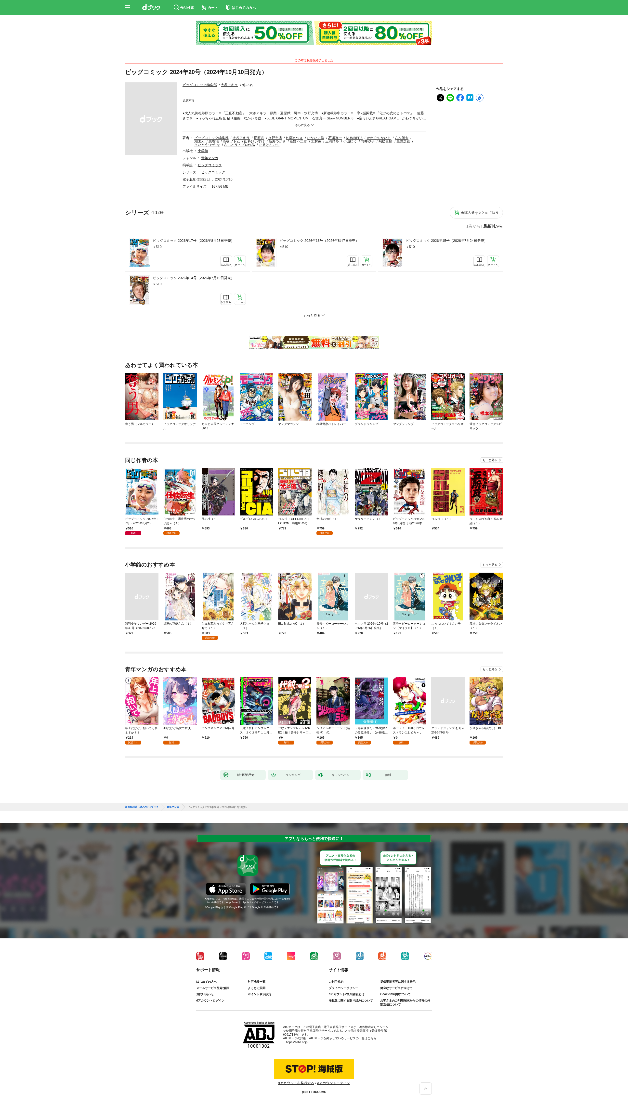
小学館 (203, 151)
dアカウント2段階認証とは (347, 994)
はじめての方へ (206, 981)
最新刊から (493, 226)
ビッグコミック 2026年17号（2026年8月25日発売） (193, 241)
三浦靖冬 (332, 141)
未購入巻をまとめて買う (480, 213)
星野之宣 (403, 141)
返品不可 (188, 101)
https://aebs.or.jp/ (297, 1042)
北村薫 (316, 141)
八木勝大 (401, 138)
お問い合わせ (205, 994)
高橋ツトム (231, 141)
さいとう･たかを (207, 145)
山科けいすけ (254, 141)
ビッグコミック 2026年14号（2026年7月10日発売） (193, 278)
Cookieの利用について (395, 994)
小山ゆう (350, 141)
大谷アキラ (229, 85)
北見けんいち (269, 145)
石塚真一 (335, 138)
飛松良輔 (385, 141)
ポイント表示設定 (259, 994)
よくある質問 (256, 988)
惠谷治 (214, 141)
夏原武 (259, 138)
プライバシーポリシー (343, 988)
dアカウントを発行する (296, 1083)
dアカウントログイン (210, 1000)
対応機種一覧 (256, 981)
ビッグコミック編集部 (200, 85)
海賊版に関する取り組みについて (351, 1000)
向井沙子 (368, 141)
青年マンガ (209, 158)
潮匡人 (199, 141)
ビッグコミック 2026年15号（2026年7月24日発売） (446, 241)
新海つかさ (277, 141)
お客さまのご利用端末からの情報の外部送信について (405, 1002)
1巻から (473, 226)
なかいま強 (315, 138)
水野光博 (275, 138)
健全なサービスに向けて (396, 988)
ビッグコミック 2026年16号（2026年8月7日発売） (319, 241)
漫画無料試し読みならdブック (141, 807)
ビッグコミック (210, 165)
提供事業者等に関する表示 (398, 981)
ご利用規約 (336, 981)
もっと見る (490, 460)
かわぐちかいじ (379, 138)
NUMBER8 (354, 138)
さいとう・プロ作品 (239, 145)
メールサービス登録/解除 (212, 988)
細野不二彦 (298, 141)
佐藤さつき (294, 138)
